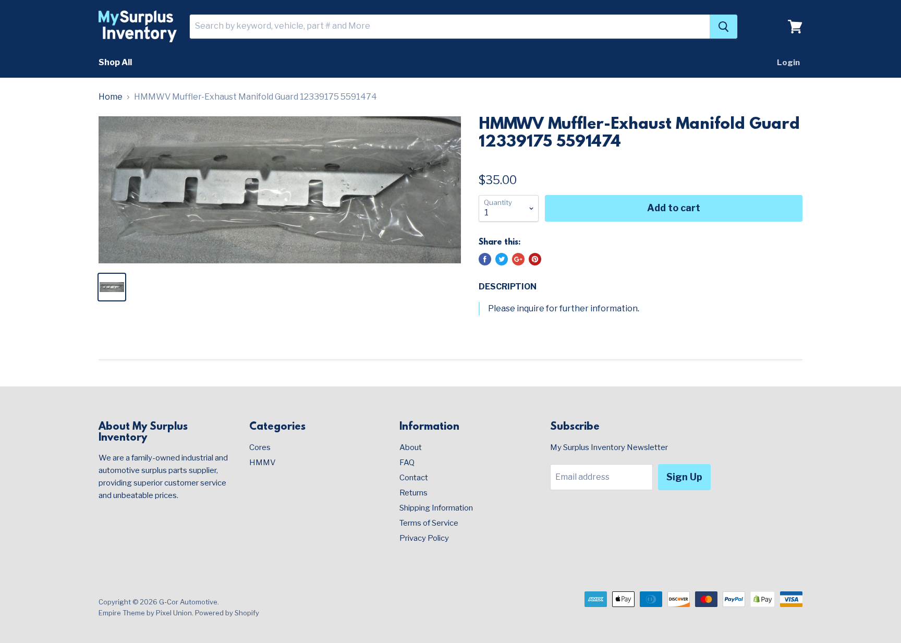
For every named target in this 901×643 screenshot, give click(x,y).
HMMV (262, 462)
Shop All (115, 62)
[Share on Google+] (518, 259)
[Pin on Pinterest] (535, 259)
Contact (413, 477)
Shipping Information (436, 508)
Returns (413, 493)
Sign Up (684, 476)
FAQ (407, 462)
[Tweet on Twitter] (501, 259)
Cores (260, 447)
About (410, 447)
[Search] (723, 27)
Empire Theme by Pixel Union (145, 613)
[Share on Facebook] (485, 259)
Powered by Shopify (227, 613)
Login (788, 62)
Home (111, 97)
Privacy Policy (424, 538)
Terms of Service (428, 523)
